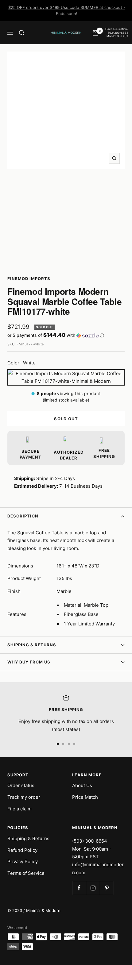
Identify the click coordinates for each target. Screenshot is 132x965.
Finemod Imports (28, 278)
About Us (82, 785)
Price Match (85, 797)
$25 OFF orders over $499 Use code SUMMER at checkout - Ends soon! (66, 10)
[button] (66, 335)
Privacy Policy (22, 861)
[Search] (22, 33)
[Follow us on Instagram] (93, 888)
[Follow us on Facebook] (79, 888)
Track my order (23, 797)
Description (22, 515)
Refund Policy (22, 850)
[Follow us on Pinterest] (107, 888)
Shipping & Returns (31, 644)
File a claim (19, 809)
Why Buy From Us (28, 661)
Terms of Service (26, 873)
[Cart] (95, 33)
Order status (20, 785)
